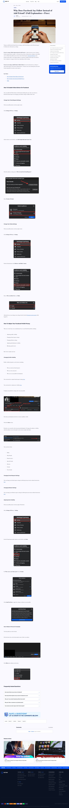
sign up (32, 731)
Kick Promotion (51, 775)
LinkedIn (14, 721)
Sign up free (63, 1)
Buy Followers (30, 767)
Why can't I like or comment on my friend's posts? (14, 702)
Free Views (19, 767)
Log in (58, 1)
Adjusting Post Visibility (53, 59)
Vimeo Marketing (51, 786)
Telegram (19, 721)
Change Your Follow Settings (54, 51)
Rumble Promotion (52, 784)
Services (27, 1)
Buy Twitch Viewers (31, 775)
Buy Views (53, 767)
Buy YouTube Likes (21, 777)
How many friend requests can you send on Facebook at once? (16, 695)
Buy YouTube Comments (22, 779)
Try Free (60, 777)
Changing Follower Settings (54, 57)
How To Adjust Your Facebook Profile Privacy (15, 78)
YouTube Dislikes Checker (63, 785)
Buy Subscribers (47, 767)
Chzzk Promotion (51, 788)
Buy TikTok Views (41, 777)
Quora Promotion (51, 781)
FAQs (8, 80)
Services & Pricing (62, 784)
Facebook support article (31, 315)
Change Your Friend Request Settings (55, 49)
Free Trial (32, 1)
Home (14, 5)
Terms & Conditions (62, 791)
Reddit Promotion (51, 779)
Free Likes (7, 767)
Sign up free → (57, 71)
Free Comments (58, 767)
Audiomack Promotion (52, 782)
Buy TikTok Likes (41, 775)
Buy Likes (35, 767)
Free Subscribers (13, 767)
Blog (35, 1)
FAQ (38, 1)
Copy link (24, 721)
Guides (19, 5)
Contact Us (61, 794)
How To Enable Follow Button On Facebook (15, 76)
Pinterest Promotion (52, 777)
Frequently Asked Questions (54, 62)
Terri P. (17, 15)
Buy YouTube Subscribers (22, 775)
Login (29, 731)
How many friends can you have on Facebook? (13, 692)
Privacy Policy (61, 789)
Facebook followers (31, 55)
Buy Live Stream (41, 767)
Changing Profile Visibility (54, 54)
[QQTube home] (6, 1)
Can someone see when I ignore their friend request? (14, 705)
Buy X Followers (20, 783)
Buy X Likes (20, 785)
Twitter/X (9, 721)
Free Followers (65, 767)
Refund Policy (61, 787)
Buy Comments (24, 767)
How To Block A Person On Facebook (55, 60)
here (24, 379)
